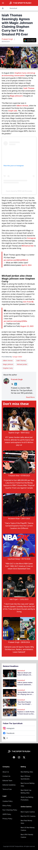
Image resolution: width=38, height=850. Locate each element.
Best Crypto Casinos (28, 812)
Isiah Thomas (28, 88)
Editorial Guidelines (9, 785)
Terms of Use (7, 789)
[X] (12, 384)
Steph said (12, 111)
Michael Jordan (28, 246)
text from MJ (28, 302)
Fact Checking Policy (10, 810)
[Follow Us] (29, 40)
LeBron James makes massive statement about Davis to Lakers (25, 683)
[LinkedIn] (15, 384)
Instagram (31, 238)
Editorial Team (7, 780)
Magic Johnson (8, 364)
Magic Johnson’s (16, 96)
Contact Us (6, 776)
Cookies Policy (8, 801)
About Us (6, 772)
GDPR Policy (7, 814)
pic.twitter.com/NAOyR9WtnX (16, 260)
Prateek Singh (7, 39)
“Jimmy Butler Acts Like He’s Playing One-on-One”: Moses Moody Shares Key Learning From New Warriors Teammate (25, 693)
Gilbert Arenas (22, 105)
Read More (30, 397)
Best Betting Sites (27, 772)
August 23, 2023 (26, 326)
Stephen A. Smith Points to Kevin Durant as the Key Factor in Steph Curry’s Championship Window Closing (25, 713)
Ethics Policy (7, 805)
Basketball (13, 8)
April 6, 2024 (26, 265)
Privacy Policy (7, 818)
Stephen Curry (20, 73)
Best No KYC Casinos (28, 816)
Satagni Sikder (17, 357)
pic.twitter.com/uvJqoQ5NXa (15, 321)
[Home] (20, 3)
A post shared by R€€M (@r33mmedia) (19, 191)
